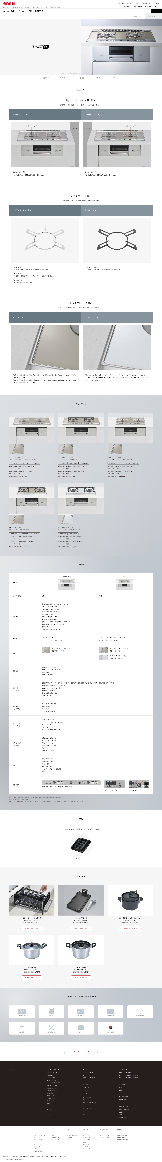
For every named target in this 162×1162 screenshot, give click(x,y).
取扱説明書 (122, 1112)
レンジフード (86, 1087)
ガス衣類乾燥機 (104, 1130)
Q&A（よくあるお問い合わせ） (144, 3)
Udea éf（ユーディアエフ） (40, 7)
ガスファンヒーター (88, 1135)
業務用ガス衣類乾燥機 (122, 1140)
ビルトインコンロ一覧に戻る (81, 1051)
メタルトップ (50, 1095)
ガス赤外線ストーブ (88, 1137)
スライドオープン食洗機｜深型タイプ (128, 1075)
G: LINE (49, 1109)
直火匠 (120, 1087)
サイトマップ (63, 1156)
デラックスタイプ (104, 1135)
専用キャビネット (87, 1112)
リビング (85, 1130)
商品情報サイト (7, 1156)
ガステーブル (87, 1069)
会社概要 (32, 1156)
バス (53, 1130)
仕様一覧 (81, 78)
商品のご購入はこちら (31, 928)
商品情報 (127, 7)
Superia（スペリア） (52, 1090)
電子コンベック (87, 1097)
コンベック (86, 1100)
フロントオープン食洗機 (125, 1073)
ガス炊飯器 (122, 1084)
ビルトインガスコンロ (23, 7)
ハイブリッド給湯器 (71, 1135)
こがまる (121, 1090)
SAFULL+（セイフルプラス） (54, 1085)
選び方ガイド (47, 78)
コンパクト (50, 1103)
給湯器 (68, 1130)
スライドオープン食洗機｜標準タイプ (128, 1078)
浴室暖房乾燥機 (56, 1137)
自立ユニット (86, 1114)
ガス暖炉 (85, 1146)
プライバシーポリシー (42, 1156)
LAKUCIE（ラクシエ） (88, 1073)
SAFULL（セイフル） (52, 1088)
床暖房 (85, 1142)
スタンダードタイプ (105, 1137)
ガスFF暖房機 (86, 1140)
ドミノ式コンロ (51, 1098)
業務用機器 (119, 1130)
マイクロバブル (56, 1140)
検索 (156, 6)
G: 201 (48, 1115)
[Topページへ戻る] (9, 3)
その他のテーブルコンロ (89, 1078)
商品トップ (136, 16)
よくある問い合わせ (124, 1109)
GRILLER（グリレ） (52, 1080)
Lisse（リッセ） (51, 1075)
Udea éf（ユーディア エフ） (54, 1083)
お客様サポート (137, 7)
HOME (4, 7)
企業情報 (157, 3)
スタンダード (86, 1075)
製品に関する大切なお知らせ (126, 3)
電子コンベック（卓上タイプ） (91, 1102)
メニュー (157, 11)
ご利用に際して (54, 1156)
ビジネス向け (148, 7)
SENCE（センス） (51, 1093)
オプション (114, 78)
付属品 (98, 78)
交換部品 (121, 1114)
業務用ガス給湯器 (121, 1137)
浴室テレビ (55, 1135)
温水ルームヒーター (88, 1144)
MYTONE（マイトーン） (53, 1078)
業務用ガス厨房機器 (122, 1135)
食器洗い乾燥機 (123, 1069)
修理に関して (122, 1117)
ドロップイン (50, 1100)
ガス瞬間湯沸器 (123, 1100)
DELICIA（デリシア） (52, 1073)
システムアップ (87, 1109)
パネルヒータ (86, 1149)
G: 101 (48, 1113)
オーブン (85, 1094)
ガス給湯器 (69, 1137)
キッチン (11, 7)
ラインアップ (64, 78)
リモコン (68, 1140)
